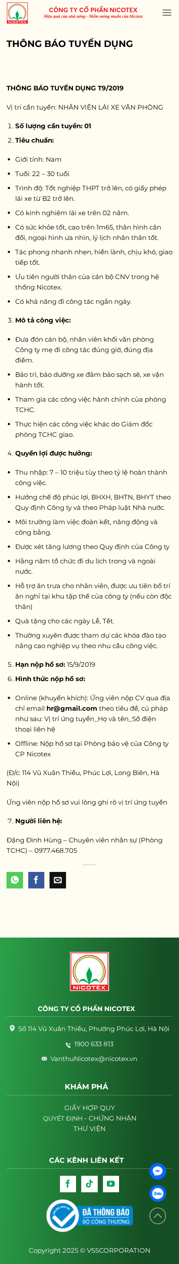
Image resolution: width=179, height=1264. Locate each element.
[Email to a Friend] (58, 880)
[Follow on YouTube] (111, 1184)
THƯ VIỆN (89, 1128)
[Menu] (167, 12)
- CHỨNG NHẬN (89, 1118)
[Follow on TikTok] (89, 1184)
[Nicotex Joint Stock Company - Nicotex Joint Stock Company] (22, 13)
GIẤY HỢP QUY (89, 1108)
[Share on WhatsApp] (15, 880)
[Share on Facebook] (36, 880)
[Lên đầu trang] (157, 1215)
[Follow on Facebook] (68, 1184)
